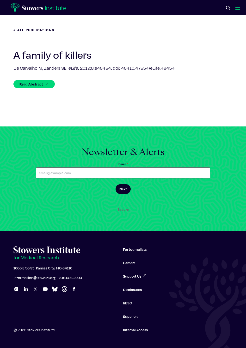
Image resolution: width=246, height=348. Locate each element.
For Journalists (135, 249)
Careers (129, 263)
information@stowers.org (34, 277)
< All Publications (34, 30)
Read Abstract (31, 84)
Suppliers (130, 316)
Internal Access (135, 330)
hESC (127, 303)
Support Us (132, 276)
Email (123, 164)
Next (123, 189)
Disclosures (132, 289)
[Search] (228, 8)
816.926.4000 (70, 277)
